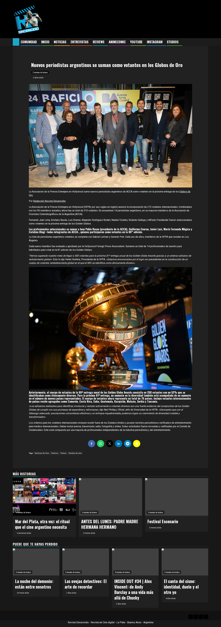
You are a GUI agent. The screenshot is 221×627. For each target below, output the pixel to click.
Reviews (98, 41)
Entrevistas (79, 41)
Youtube (136, 41)
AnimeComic (117, 41)
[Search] (206, 42)
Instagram (155, 41)
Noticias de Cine (42, 453)
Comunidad (29, 41)
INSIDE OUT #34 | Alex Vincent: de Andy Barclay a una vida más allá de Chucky (133, 589)
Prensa (63, 453)
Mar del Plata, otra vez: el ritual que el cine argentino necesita (42, 524)
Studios (172, 41)
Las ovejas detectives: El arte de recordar (86, 584)
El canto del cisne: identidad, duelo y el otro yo (181, 586)
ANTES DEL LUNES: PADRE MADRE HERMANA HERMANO (109, 524)
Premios (54, 453)
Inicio (45, 41)
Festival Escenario (162, 521)
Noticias (60, 41)
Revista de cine (75, 453)
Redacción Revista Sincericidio (49, 201)
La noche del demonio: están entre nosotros (34, 584)
